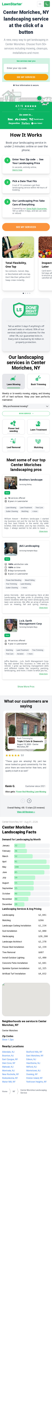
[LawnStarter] (12, 4)
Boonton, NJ (8, 1055)
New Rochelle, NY (10, 1074)
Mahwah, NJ (7, 1067)
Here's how (17, 170)
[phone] (47, 4)
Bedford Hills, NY (34, 1052)
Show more (43, 531)
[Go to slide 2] (25, 293)
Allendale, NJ (8, 1052)
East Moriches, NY (34, 1055)
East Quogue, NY (10, 1059)
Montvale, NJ (8, 1070)
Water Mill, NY (8, 1082)
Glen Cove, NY (8, 1063)
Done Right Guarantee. (37, 208)
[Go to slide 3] (27, 293)
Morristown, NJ (33, 1070)
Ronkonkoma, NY (10, 1078)
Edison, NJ (31, 1059)
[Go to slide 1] (23, 293)
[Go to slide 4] (29, 293)
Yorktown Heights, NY (36, 1082)
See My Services (26, 227)
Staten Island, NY (34, 1078)
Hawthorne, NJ (33, 1063)
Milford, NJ (31, 1067)
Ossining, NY (32, 1074)
